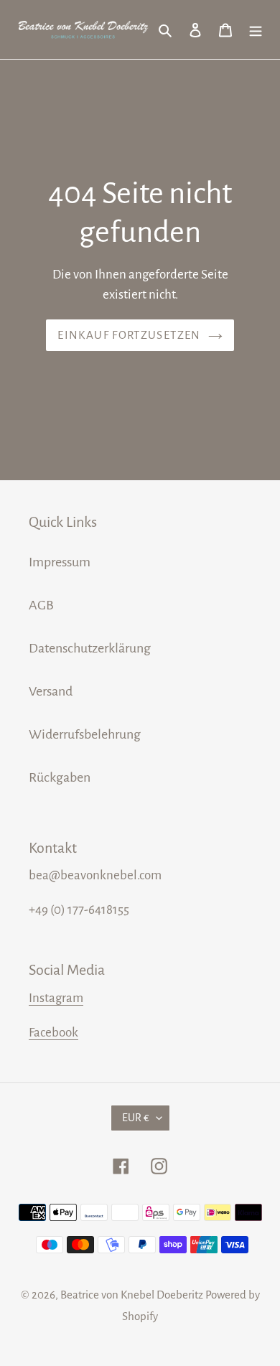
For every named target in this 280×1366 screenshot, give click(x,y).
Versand (51, 691)
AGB (41, 605)
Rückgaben (59, 777)
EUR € (135, 1117)
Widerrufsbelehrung (85, 734)
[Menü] (256, 29)
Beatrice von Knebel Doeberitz (131, 1294)
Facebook (53, 1032)
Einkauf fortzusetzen (128, 335)
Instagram (56, 998)
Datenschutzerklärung (90, 648)
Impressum (59, 562)
